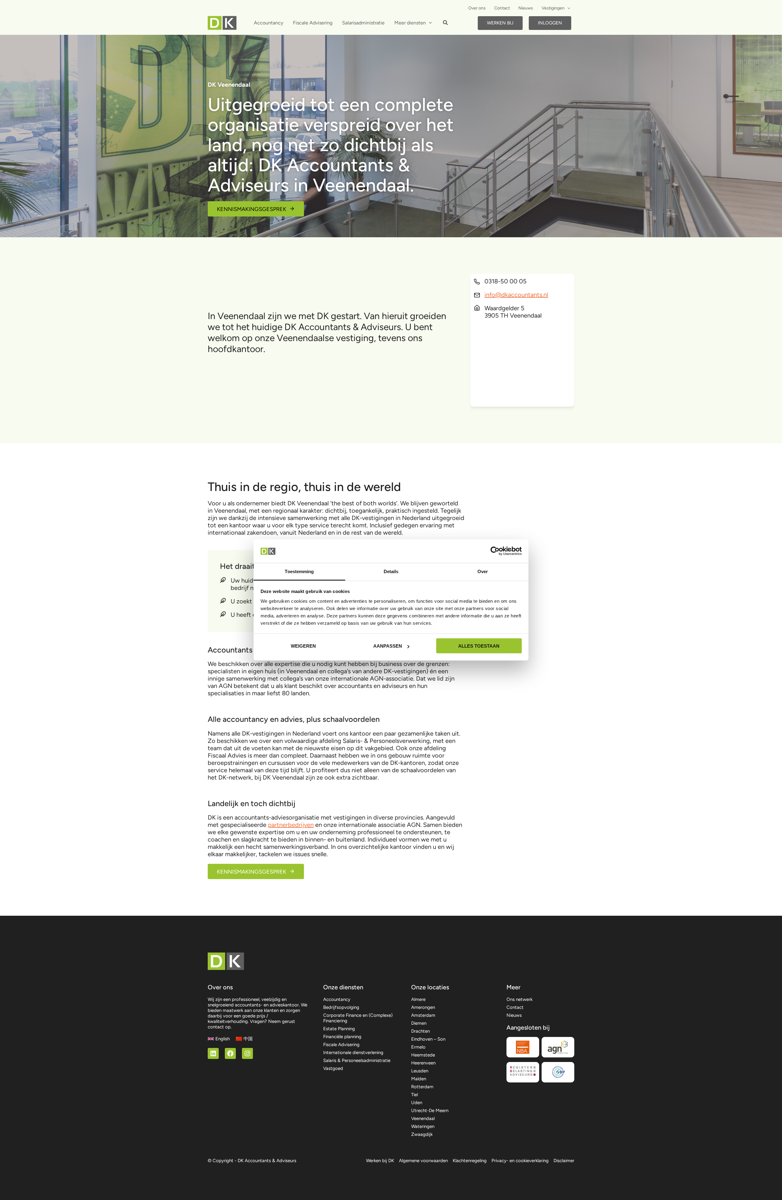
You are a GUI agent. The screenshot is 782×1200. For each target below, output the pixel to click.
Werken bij (500, 23)
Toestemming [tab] (299, 571)
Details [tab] (391, 571)
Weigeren (303, 646)
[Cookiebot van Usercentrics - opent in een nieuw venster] (495, 551)
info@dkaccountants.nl (516, 294)
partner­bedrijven (291, 824)
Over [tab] (482, 571)
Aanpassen (387, 646)
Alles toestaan (478, 646)
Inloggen (550, 23)
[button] (567, 8)
